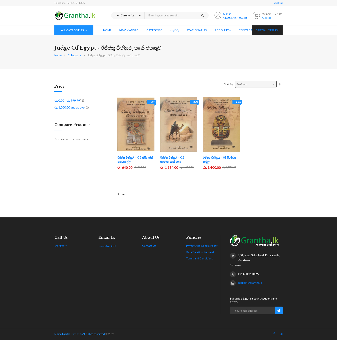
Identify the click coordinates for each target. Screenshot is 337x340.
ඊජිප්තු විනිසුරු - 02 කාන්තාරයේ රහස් (172, 159)
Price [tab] (59, 87)
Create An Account (235, 17)
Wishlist (278, 2)
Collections (75, 55)
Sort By (228, 84)
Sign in (227, 13)
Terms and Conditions (199, 258)
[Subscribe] (279, 310)
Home (58, 55)
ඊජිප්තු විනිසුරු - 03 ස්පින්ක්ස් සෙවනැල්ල (135, 159)
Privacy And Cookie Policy (201, 245)
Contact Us (149, 245)
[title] (274, 334)
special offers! (267, 30)
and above (71, 107)
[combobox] (170, 15)
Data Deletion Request (200, 252)
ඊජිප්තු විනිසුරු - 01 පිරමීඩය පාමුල (219, 159)
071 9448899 (61, 246)
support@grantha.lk (107, 246)
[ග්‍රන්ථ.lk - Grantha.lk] (75, 15)
